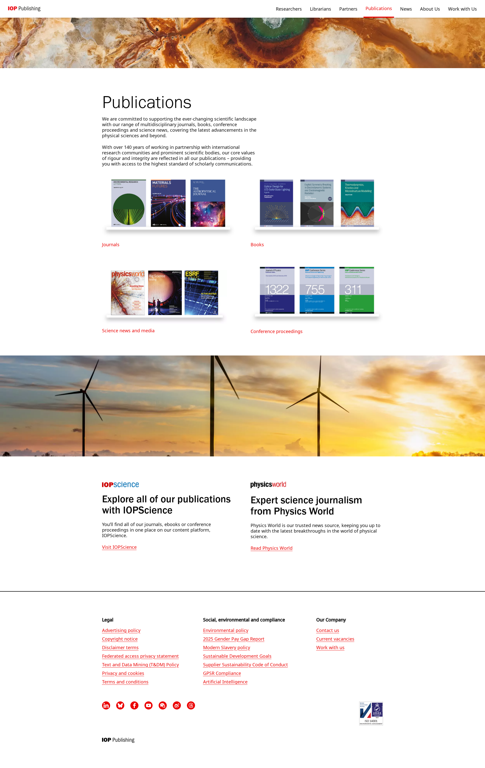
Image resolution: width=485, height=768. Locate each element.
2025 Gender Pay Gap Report (233, 639)
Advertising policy (121, 630)
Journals (110, 244)
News (406, 9)
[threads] (191, 705)
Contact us (327, 630)
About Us (430, 9)
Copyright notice (120, 639)
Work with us (330, 647)
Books (257, 244)
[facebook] (134, 705)
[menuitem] (289, 9)
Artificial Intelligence (225, 682)
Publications (379, 8)
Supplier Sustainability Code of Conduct (245, 665)
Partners (348, 9)
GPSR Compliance (222, 673)
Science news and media (128, 330)
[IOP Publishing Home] (24, 8)
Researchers (289, 9)
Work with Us (462, 9)
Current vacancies (335, 639)
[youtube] (148, 705)
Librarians (320, 9)
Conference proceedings (277, 331)
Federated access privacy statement (140, 656)
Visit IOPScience (119, 547)
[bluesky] (120, 705)
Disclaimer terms (120, 647)
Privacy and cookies (123, 673)
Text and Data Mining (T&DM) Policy (140, 665)
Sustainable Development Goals (237, 656)
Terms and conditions (125, 682)
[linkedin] (106, 705)
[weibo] (177, 705)
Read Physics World (272, 548)
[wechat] (163, 705)
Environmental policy (225, 630)
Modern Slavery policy (226, 647)
